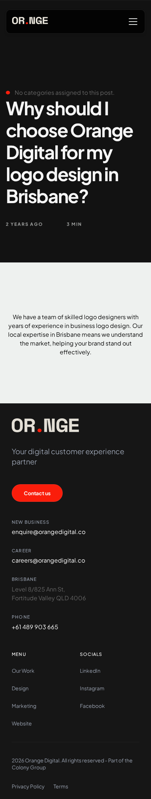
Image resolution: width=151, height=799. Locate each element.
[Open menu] (133, 21)
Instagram (92, 688)
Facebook (92, 705)
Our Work (23, 670)
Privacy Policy (28, 786)
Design (20, 688)
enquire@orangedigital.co (48, 531)
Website (22, 723)
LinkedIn (90, 670)
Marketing (24, 705)
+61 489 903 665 (35, 627)
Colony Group (29, 767)
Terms (61, 786)
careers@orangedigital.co (48, 560)
